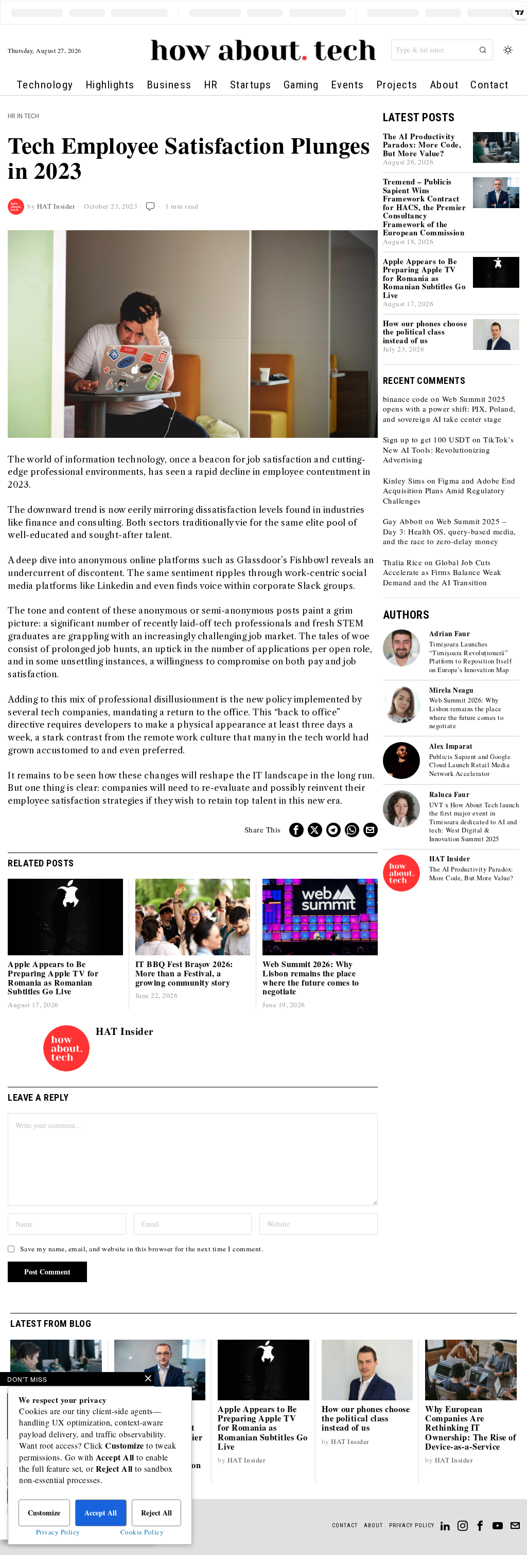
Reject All (156, 1512)
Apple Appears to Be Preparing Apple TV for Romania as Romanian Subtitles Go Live (53, 977)
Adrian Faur (449, 633)
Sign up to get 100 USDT (426, 439)
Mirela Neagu (451, 690)
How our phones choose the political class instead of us (425, 332)
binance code (406, 399)
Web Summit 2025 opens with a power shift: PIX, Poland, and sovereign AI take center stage (449, 409)
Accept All (100, 1512)
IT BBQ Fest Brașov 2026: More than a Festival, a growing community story (184, 973)
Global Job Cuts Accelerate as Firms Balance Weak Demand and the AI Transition (442, 572)
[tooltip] (296, 830)
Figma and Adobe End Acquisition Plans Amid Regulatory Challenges (449, 490)
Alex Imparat (451, 746)
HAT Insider (56, 206)
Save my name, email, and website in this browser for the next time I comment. (142, 1248)
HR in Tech (23, 116)
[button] (482, 50)
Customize (44, 1512)
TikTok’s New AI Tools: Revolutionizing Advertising (448, 449)
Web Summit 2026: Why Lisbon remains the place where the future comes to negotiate (310, 977)
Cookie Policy (142, 1532)
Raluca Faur (449, 794)
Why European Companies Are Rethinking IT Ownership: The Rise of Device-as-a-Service (470, 1427)
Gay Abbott (403, 521)
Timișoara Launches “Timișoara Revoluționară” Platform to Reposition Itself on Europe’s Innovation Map (470, 657)
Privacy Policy (58, 1532)
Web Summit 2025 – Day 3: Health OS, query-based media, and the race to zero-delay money (449, 531)
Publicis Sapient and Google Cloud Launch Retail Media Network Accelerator (470, 765)
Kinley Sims (404, 480)
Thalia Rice (403, 562)
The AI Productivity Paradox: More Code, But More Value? (422, 145)
